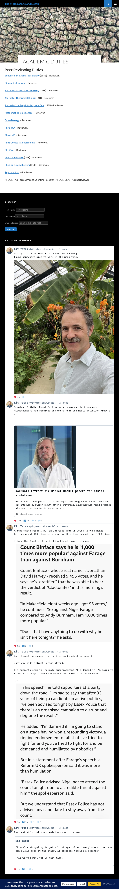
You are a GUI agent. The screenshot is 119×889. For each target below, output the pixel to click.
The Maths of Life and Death (22, 3)
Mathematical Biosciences (18, 112)
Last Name (10, 216)
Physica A (10, 127)
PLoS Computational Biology (20, 142)
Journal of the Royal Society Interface (24, 105)
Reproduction (12, 172)
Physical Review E (14, 157)
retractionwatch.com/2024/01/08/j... (38, 421)
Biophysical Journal (15, 82)
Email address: (12, 222)
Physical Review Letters (17, 164)
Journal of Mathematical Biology (22, 90)
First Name (10, 209)
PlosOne (9, 149)
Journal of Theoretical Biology (20, 97)
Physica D (10, 135)
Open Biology (12, 120)
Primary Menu (115, 3)
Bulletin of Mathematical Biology (22, 75)
